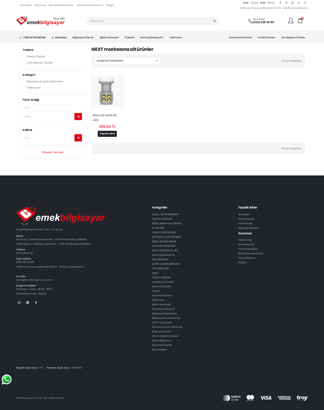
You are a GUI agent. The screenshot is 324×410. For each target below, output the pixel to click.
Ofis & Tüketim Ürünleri (165, 336)
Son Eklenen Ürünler (293, 37)
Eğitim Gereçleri (109, 37)
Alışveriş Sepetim (248, 227)
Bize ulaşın (259, 19)
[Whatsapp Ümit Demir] (305, 2)
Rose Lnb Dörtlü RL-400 (105, 117)
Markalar (61, 37)
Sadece (28, 50)
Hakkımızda (245, 239)
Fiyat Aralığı (31, 100)
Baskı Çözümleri (161, 331)
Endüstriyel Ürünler (240, 37)
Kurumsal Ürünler (162, 345)
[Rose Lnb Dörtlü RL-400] (107, 91)
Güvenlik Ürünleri (162, 295)
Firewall (129, 37)
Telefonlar (175, 37)
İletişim (110, 5)
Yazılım (156, 291)
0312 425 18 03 (263, 22)
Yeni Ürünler (245, 223)
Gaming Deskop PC (152, 37)
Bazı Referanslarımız (61, 5)
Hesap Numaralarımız (90, 5)
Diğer (155, 273)
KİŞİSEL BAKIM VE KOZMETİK (167, 223)
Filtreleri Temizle (52, 152)
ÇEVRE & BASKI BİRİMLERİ (165, 264)
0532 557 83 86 (25, 262)
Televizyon (34, 88)
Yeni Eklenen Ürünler (40, 63)
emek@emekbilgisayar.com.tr (34, 279)
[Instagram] (286, 2)
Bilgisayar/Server (83, 37)
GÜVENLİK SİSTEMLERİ (163, 246)
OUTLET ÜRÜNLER (161, 277)
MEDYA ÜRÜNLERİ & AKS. (165, 250)
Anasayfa (26, 5)
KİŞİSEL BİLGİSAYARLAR (164, 241)
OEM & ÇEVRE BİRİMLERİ (165, 214)
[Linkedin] (292, 2)
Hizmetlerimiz (246, 244)
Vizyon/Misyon (247, 258)
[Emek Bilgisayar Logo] (40, 21)
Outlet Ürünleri (266, 37)
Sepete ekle (107, 133)
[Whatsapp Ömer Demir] (299, 2)
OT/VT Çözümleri (162, 322)
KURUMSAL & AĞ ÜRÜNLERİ (166, 236)
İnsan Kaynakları (248, 249)
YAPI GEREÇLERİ (160, 268)
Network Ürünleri (161, 286)
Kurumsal (40, 5)
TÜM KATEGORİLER (34, 37)
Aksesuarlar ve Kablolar (166, 318)
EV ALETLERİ (158, 227)
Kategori (29, 75)
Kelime (27, 130)
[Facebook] (280, 2)
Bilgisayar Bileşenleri (164, 313)
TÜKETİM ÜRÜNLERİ (162, 218)
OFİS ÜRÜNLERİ (160, 259)
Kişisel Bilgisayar (162, 340)
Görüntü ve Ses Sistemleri (167, 327)
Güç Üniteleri (159, 349)
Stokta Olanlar (36, 56)
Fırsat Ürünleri (246, 218)
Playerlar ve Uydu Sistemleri (45, 81)
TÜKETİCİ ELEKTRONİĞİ (164, 232)
